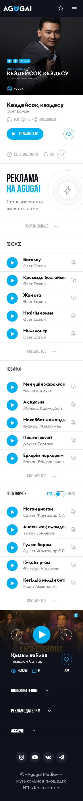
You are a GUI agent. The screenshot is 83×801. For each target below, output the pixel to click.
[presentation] (16, 634)
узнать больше (36, 226)
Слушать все (36, 351)
